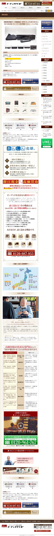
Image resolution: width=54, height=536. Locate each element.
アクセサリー (46, 48)
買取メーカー (17, 521)
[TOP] (6, 7)
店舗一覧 (12, 521)
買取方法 (23, 521)
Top (3, 521)
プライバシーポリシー (47, 521)
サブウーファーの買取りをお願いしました (47, 112)
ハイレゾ (45, 53)
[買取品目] (14, 7)
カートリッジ (46, 50)
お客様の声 (28, 521)
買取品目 (7, 521)
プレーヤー (45, 38)
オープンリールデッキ (47, 45)
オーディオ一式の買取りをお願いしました (47, 118)
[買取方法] (31, 7)
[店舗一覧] (22, 7)
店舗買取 (45, 92)
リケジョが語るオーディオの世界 (47, 130)
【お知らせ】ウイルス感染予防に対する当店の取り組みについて (27, 18)
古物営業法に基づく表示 (46, 0)
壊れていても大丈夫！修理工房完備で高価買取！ (47, 135)
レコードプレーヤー (47, 41)
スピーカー (45, 36)
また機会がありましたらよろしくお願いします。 (47, 107)
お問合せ (39, 521)
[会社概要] (47, 7)
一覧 (44, 56)
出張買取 (45, 86)
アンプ (44, 33)
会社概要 (34, 521)
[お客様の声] (39, 7)
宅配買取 (45, 89)
